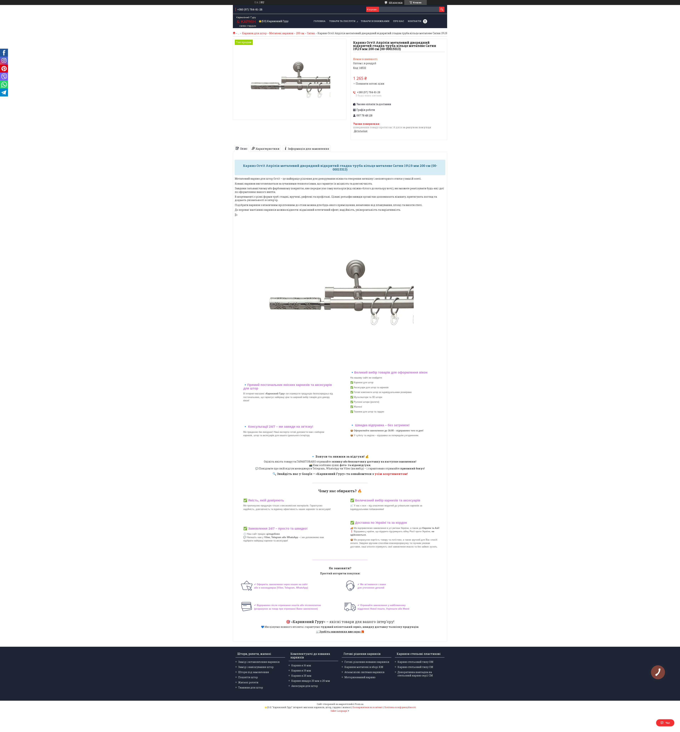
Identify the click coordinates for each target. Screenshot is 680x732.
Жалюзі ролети (248, 682)
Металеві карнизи (281, 33)
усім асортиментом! (391, 474)
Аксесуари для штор (304, 686)
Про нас (398, 21)
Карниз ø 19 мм (301, 670)
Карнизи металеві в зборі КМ (363, 667)
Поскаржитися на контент (367, 707)
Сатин (311, 33)
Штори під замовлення (253, 672)
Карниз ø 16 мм (301, 665)
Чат (668, 722)
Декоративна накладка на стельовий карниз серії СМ (415, 673)
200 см (300, 33)
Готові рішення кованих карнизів (366, 662)
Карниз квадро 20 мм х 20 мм (310, 680)
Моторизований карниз (359, 677)
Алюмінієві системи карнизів (364, 672)
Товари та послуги (342, 21)
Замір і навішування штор (256, 667)
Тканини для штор (250, 687)
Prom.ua (359, 704)
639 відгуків (396, 2)
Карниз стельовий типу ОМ (415, 662)
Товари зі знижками (375, 21)
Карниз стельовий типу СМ (415, 667)
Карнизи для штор (254, 33)
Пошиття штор (248, 677)
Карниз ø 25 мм (301, 675)
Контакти (414, 21)
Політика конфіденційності (400, 707)
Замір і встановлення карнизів (259, 662)
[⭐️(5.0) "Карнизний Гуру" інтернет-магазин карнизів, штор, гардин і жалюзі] (246, 21)
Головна (319, 21)
